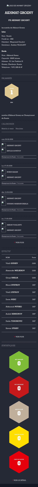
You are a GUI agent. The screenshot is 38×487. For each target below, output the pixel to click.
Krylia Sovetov (14, 151)
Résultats (19, 128)
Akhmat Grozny (14, 146)
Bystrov (13, 285)
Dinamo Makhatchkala (17, 204)
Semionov (14, 314)
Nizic (11, 299)
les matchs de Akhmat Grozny (13, 28)
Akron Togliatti (14, 225)
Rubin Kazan (12, 172)
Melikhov (15, 270)
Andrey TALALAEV (18, 45)
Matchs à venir (8, 128)
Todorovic (14, 321)
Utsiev (12, 328)
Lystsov (12, 292)
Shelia (12, 278)
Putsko (14, 307)
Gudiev (12, 263)
